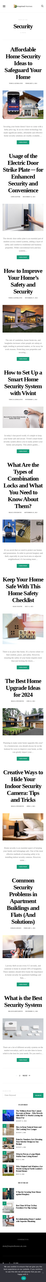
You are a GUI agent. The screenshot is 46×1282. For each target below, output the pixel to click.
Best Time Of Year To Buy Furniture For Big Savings (26, 1206)
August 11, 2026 (21, 1121)
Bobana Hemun (16, 928)
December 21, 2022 (31, 1011)
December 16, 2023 (29, 196)
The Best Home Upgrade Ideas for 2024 (23, 687)
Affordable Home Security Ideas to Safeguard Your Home (22, 63)
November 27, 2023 (31, 298)
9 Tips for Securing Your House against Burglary (28, 1193)
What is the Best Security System (23, 1001)
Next (25, 1076)
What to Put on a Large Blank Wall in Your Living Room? (28, 1155)
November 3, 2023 (31, 399)
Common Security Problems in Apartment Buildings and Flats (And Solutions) (23, 901)
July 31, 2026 (20, 1159)
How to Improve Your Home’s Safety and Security (23, 281)
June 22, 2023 (31, 701)
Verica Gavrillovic (16, 83)
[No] (43, 1272)
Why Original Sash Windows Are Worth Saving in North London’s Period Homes (29, 1168)
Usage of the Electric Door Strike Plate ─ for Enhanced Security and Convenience (23, 173)
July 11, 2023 (29, 606)
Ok (23, 1278)
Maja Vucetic (17, 606)
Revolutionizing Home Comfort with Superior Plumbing (28, 1220)
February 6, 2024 (31, 83)
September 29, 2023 (30, 512)
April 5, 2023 (31, 806)
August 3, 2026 (21, 1132)
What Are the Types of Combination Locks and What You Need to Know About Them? (22, 485)
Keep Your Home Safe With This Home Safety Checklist (23, 589)
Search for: (7, 1091)
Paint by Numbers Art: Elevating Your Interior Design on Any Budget (29, 1141)
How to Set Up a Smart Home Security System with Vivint (23, 382)
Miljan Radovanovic (15, 1011)
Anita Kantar (15, 196)
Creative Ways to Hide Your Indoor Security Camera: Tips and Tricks (23, 786)
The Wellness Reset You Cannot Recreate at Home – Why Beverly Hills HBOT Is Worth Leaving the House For (29, 1114)
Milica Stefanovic (15, 512)
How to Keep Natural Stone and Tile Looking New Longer (29, 1128)
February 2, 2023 (29, 928)
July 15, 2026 (20, 1174)
